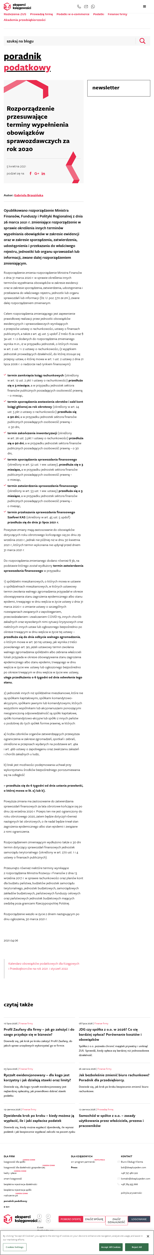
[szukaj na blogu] (141, 41)
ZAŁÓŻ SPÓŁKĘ (94, 1219)
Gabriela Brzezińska (28, 195)
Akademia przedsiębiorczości (24, 20)
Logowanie (139, 1219)
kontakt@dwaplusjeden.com (135, 1178)
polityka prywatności (131, 1193)
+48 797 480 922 (129, 1173)
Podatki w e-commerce (73, 14)
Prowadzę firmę (41, 14)
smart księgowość (13, 1178)
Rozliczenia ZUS (15, 14)
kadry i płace (10, 1173)
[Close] (148, 1236)
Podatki (98, 14)
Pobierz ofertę (71, 1219)
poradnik (27, 61)
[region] (77, 1242)
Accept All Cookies (111, 1247)
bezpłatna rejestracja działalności (20, 1184)
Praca (74, 1167)
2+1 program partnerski (83, 1162)
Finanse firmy (117, 14)
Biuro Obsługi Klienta (132, 1162)
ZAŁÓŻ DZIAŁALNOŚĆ (116, 1220)
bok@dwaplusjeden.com (133, 1167)
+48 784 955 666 (129, 1184)
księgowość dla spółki (14, 1162)
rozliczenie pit (11, 1195)
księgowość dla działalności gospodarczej (24, 1167)
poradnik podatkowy (15, 1201)
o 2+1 (6, 1206)
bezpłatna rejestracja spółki (18, 1190)
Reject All (137, 1247)
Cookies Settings (14, 1247)
